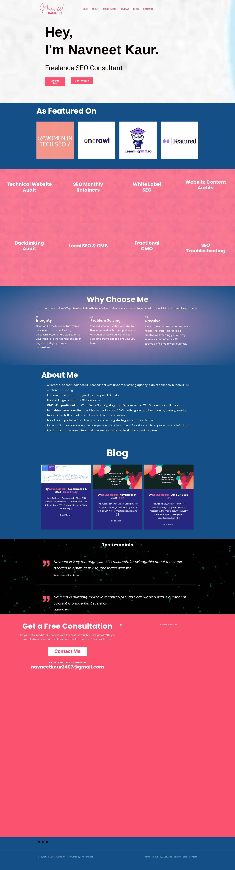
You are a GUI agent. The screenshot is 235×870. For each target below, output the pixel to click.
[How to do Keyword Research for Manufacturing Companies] (169, 476)
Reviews (125, 9)
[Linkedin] (47, 842)
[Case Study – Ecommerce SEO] (66, 473)
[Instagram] (43, 842)
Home (85, 9)
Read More (66, 515)
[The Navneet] (53, 9)
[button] (55, 81)
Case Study (70, 492)
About (95, 9)
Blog (136, 9)
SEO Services (110, 9)
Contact (148, 9)
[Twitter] (39, 842)
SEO (121, 497)
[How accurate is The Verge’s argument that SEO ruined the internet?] (117, 476)
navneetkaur (58, 489)
